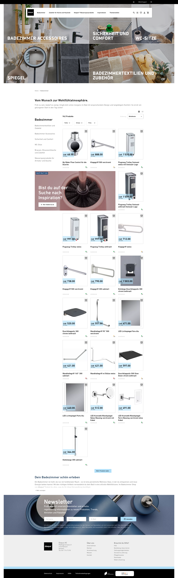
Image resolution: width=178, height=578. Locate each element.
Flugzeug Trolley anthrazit (101, 247)
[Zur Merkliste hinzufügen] (86, 131)
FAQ (115, 545)
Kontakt (89, 555)
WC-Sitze (38, 145)
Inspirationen (101, 13)
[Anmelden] (144, 12)
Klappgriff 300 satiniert (99, 289)
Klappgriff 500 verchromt (100, 162)
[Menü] (133, 572)
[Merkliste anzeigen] (140, 12)
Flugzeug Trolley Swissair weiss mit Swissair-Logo (128, 163)
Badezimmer (41, 13)
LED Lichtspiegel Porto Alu (73, 416)
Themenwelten (114, 13)
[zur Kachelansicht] (139, 111)
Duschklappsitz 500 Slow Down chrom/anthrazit (128, 374)
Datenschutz (48, 573)
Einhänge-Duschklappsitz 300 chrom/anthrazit (130, 290)
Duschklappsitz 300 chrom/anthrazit (71, 332)
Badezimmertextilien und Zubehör (45, 127)
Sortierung (123, 116)
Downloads (117, 557)
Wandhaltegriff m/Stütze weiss (102, 373)
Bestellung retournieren (121, 548)
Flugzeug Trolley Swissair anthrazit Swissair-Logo (128, 206)
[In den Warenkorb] (86, 134)
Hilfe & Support (142, 2)
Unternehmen (91, 545)
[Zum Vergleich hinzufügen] (86, 156)
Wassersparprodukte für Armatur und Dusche (44, 159)
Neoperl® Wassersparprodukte (84, 13)
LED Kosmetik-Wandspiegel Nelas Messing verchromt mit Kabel (102, 418)
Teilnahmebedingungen (82, 573)
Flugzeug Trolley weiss (72, 247)
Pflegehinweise (119, 555)
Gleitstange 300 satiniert (72, 460)
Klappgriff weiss (124, 247)
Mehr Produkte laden (102, 471)
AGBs (70, 573)
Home (36, 91)
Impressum (60, 573)
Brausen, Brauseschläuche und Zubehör (45, 151)
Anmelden (129, 519)
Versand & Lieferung (120, 552)
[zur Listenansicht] (142, 111)
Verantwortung (91, 550)
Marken (89, 548)
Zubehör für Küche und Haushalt (59, 13)
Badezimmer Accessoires (45, 134)
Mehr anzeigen (40, 490)
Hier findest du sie (48, 204)
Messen (89, 552)
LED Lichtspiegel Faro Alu (128, 331)
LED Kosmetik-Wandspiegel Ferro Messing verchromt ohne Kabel (130, 418)
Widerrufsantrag (119, 560)
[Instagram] (134, 2)
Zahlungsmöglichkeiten (121, 550)
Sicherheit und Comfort (44, 139)
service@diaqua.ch (75, 527)
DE (151, 2)
